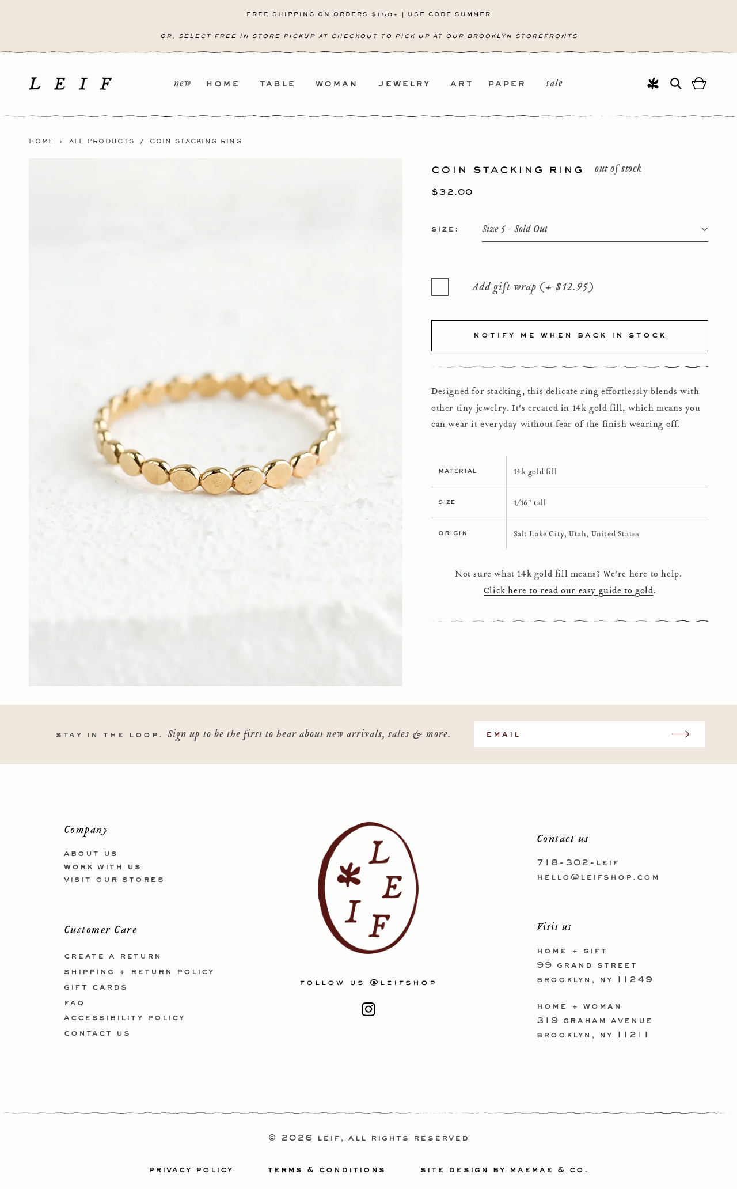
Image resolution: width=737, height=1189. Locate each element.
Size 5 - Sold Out (515, 230)
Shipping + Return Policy (139, 972)
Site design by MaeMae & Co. (504, 1170)
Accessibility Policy (124, 1018)
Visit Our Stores (114, 880)
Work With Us (103, 867)
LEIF (328, 1138)
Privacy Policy (191, 1170)
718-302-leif (578, 863)
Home (41, 142)
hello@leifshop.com (598, 877)
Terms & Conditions (327, 1170)
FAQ (74, 1003)
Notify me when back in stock (569, 335)
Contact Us (97, 1033)
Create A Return (113, 956)
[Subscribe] (686, 734)
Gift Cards (96, 987)
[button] (233, 84)
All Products (102, 142)
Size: (445, 229)
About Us (91, 854)
